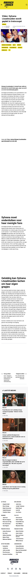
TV (9, 50)
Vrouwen (20, 47)
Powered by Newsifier (14, 575)
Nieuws (4, 24)
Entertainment (5, 47)
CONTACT (3, 573)
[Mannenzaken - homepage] (8, 4)
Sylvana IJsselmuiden (6, 44)
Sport (14, 44)
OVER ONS (24, 573)
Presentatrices (13, 47)
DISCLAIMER (17, 573)
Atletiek (19, 44)
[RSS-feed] (20, 569)
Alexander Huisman (8, 27)
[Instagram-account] (16, 569)
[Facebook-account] (12, 569)
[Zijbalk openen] (1, 5)
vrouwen (3, 233)
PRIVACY (10, 573)
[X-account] (8, 569)
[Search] (26, 5)
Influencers (4, 50)
